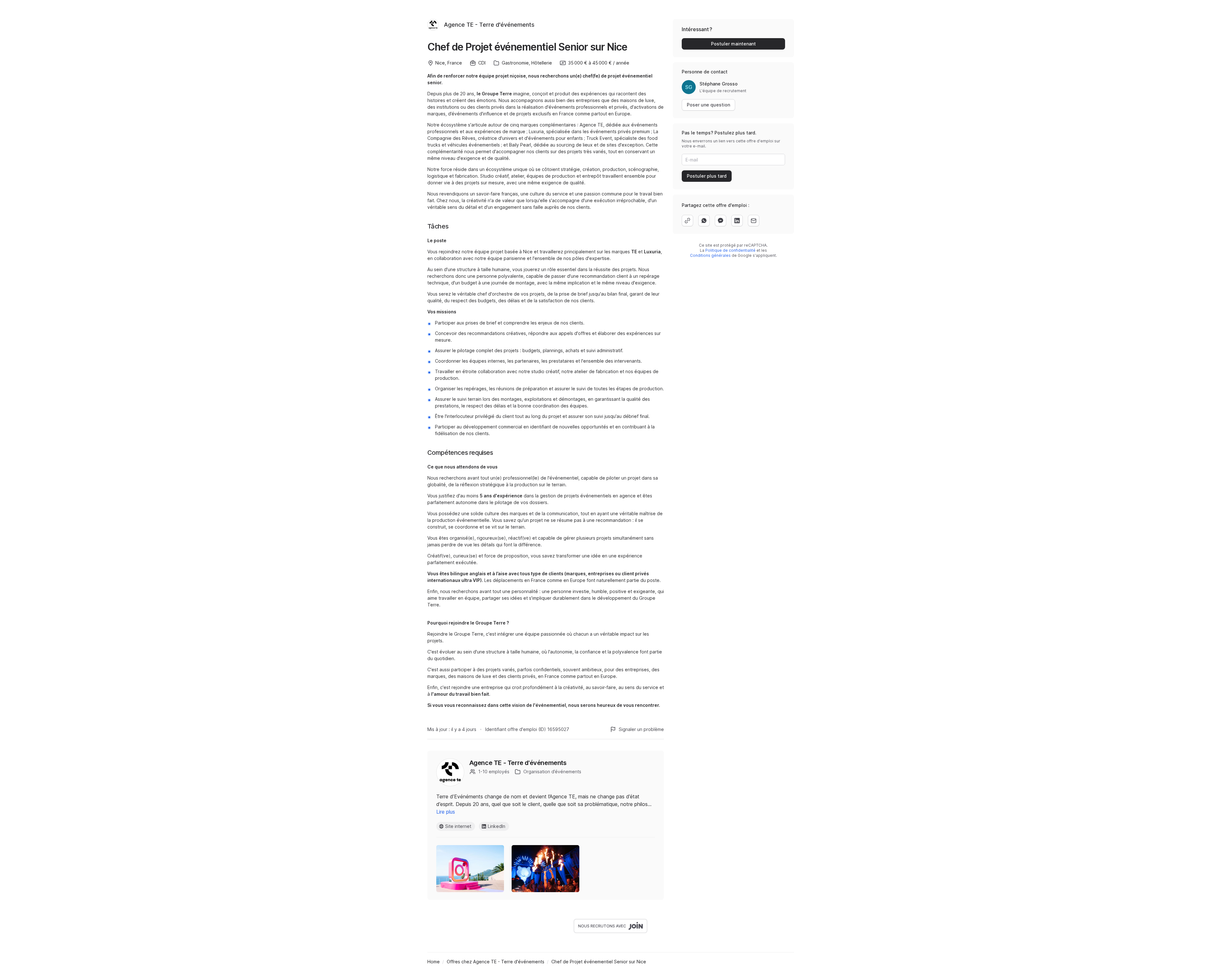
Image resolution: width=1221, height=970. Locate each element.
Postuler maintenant (733, 43)
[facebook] (720, 220)
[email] (753, 220)
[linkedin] (737, 220)
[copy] (687, 220)
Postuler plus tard (707, 176)
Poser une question (708, 104)
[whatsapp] (704, 220)
